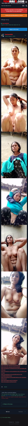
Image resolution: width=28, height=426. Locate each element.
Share (8, 411)
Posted (10, 36)
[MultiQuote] (2, 387)
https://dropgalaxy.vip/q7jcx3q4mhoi (9, 380)
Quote (5, 386)
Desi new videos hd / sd (14, 24)
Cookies (17, 422)
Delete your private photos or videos (14, 15)
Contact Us (11, 422)
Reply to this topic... (8, 404)
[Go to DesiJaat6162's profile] (2, 35)
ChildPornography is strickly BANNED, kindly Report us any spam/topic (14, 10)
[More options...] (25, 35)
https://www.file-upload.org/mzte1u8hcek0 (10, 365)
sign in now (8, 395)
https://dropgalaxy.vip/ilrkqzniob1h (8, 381)
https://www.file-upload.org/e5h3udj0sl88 (10, 367)
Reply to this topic (14, 29)
